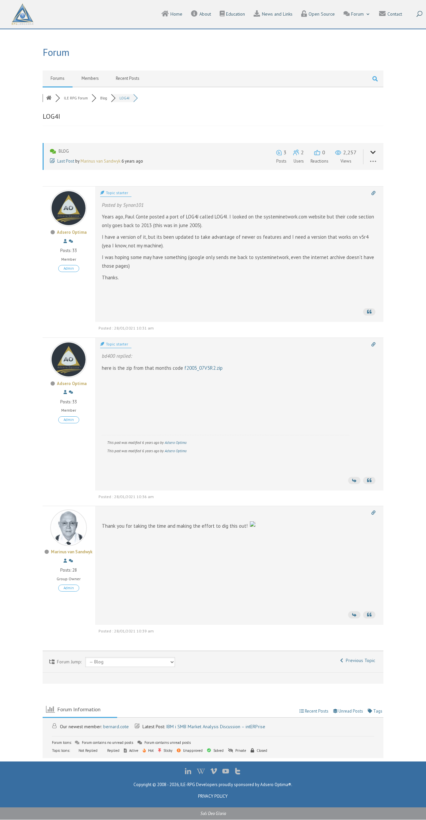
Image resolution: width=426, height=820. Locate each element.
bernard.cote (116, 727)
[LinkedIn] (188, 772)
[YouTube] (225, 772)
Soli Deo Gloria (213, 813)
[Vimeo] (213, 772)
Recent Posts (127, 78)
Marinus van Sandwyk (100, 161)
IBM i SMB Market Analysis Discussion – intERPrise (215, 727)
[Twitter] (237, 772)
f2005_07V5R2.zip (203, 368)
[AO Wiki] (201, 772)
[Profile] (65, 241)
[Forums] (49, 98)
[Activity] (71, 241)
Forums (58, 78)
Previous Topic (359, 660)
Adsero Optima (72, 232)
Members (90, 78)
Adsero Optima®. (276, 784)
